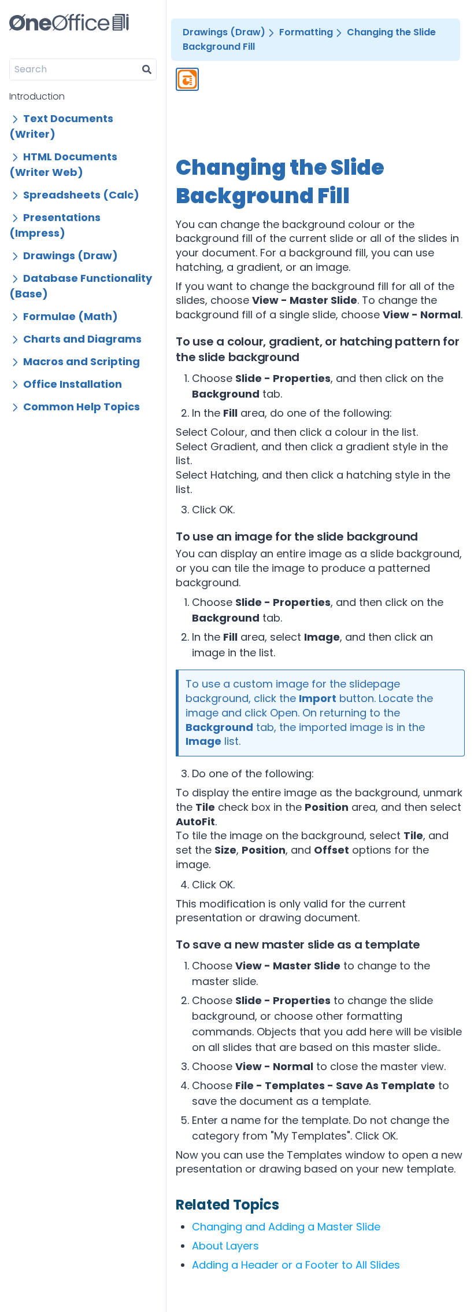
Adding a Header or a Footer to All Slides (296, 1265)
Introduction (37, 96)
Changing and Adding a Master (286, 1226)
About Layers (225, 1246)
